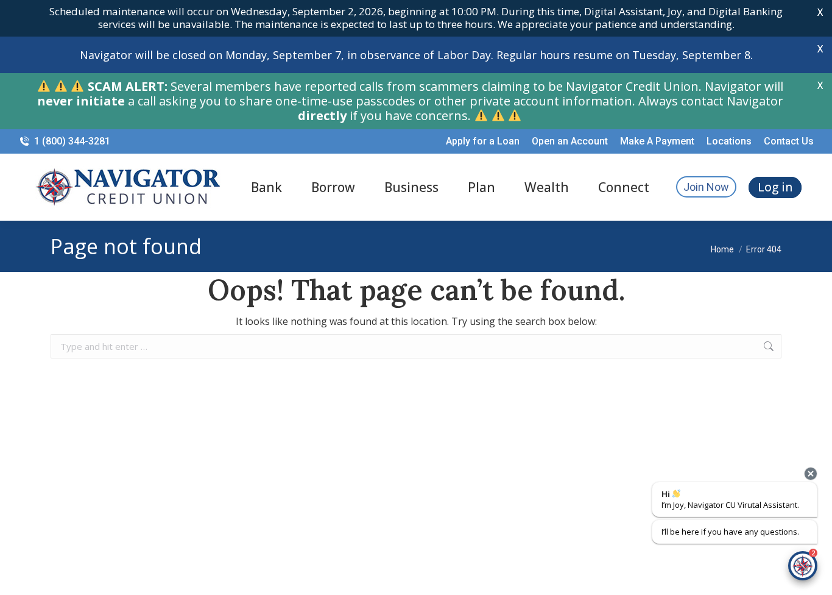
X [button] (820, 12)
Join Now (706, 186)
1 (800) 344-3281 (72, 141)
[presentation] (810, 473)
